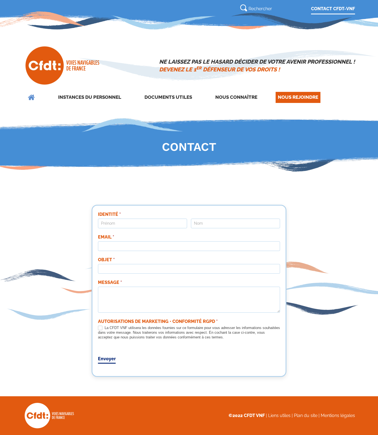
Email (106, 237)
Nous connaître (236, 97)
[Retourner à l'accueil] (63, 65)
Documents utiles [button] (168, 97)
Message (110, 282)
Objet (106, 259)
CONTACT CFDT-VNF (333, 8)
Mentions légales (338, 415)
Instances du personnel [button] (89, 97)
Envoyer (107, 358)
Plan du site (305, 415)
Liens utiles (279, 415)
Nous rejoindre (298, 97)
